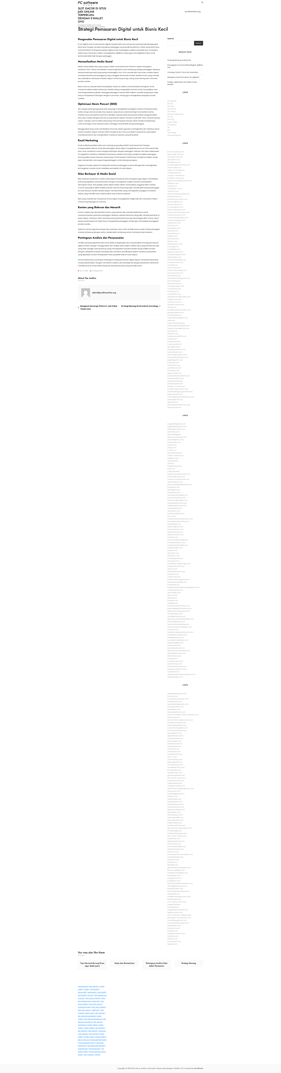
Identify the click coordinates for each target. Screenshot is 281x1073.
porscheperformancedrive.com (180, 854)
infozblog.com (173, 291)
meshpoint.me (173, 487)
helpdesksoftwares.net (176, 693)
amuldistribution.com (176, 767)
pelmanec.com (173, 432)
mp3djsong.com (174, 162)
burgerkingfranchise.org (177, 503)
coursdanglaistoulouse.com (178, 165)
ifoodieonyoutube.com (176, 722)
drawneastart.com (175, 815)
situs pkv (102, 1031)
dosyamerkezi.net (174, 204)
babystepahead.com (176, 648)
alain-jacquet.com (175, 482)
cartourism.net (173, 370)
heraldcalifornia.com (175, 807)
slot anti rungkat (98, 1007)
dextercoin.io (172, 402)
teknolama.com (173, 511)
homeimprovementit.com (178, 699)
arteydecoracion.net (175, 304)
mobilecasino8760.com (176, 336)
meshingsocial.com (175, 558)
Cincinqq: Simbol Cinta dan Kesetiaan (182, 72)
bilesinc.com (172, 241)
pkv (168, 130)
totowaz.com (172, 629)
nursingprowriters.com (176, 616)
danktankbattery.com (176, 571)
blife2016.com (172, 865)
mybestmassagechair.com (178, 328)
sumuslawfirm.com (175, 614)
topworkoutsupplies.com (177, 728)
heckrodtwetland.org (176, 323)
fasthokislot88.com (175, 817)
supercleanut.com (174, 801)
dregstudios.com (174, 257)
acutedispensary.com (176, 621)
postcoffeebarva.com (176, 498)
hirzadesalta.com (174, 733)
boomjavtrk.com (174, 941)
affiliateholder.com (175, 677)
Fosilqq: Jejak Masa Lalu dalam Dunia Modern (182, 83)
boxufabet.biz (173, 907)
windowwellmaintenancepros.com (181, 674)
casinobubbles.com (175, 738)
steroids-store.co (174, 302)
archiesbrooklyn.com (175, 286)
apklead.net (172, 944)
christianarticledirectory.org (178, 405)
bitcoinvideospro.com (176, 476)
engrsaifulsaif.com (174, 783)
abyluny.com (172, 939)
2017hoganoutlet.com (176, 429)
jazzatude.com (173, 233)
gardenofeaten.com (175, 534)
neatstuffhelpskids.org (176, 260)
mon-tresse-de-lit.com (177, 902)
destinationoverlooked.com (178, 650)
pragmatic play (84, 1007)
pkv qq (170, 103)
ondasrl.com (172, 862)
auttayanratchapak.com (177, 495)
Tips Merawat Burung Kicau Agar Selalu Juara (92, 964)
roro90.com (172, 445)
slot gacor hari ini (93, 998)
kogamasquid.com (175, 394)
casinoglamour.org (175, 399)
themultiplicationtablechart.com (180, 397)
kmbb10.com (172, 550)
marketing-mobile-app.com (178, 563)
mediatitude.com (174, 196)
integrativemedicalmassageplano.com (183, 587)
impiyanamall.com (174, 743)
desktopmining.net (175, 381)
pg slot (90, 995)
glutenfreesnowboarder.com (179, 867)
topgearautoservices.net (177, 910)
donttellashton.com (175, 440)
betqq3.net (172, 339)
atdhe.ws (171, 320)
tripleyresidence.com (176, 841)
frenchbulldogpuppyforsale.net (180, 391)
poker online (172, 122)
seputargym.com (174, 741)
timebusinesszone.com (176, 666)
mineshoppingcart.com (176, 725)
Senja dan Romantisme (124, 963)
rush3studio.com (174, 442)
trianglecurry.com (174, 878)
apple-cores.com (174, 373)
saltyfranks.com (173, 228)
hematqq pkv (94, 1049)
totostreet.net (173, 749)
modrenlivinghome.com (177, 920)
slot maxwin (89, 1054)
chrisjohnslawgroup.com (177, 833)
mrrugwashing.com (175, 590)
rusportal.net (172, 461)
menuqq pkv (83, 986)
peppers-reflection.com (177, 669)
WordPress (198, 1068)
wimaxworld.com (174, 275)
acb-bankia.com (174, 592)
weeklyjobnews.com (175, 637)
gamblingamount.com (176, 653)
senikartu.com (173, 458)
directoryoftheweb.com (177, 437)
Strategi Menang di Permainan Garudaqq (139, 306)
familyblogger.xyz (174, 830)
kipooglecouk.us (173, 347)
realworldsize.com (174, 508)
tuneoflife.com (173, 672)
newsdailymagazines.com (178, 704)
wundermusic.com (174, 772)
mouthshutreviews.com (177, 730)
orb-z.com (171, 516)
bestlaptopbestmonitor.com (179, 310)
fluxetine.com (172, 333)
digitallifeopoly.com (175, 736)
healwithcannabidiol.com (177, 873)
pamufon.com (173, 852)
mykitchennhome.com (176, 349)
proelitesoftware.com (176, 825)
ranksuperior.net (174, 645)
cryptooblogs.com (174, 759)
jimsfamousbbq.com (175, 151)
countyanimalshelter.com (177, 640)
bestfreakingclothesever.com (179, 608)
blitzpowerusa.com (175, 532)
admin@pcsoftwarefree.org (104, 292)
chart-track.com (174, 267)
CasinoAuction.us (174, 344)
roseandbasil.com (174, 315)
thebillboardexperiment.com (179, 896)
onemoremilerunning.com (177, 540)
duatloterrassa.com (175, 849)
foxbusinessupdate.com (177, 582)
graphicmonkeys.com (176, 809)
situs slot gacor (95, 1004)
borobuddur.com (174, 770)
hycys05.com (172, 537)
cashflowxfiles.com (175, 548)
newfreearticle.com (175, 529)
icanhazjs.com (173, 362)
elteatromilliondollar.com (177, 500)
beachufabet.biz (174, 899)
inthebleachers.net (175, 383)
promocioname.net (175, 273)
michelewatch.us (174, 173)
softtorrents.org (174, 844)
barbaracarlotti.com (175, 378)
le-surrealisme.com (175, 207)
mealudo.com (173, 574)
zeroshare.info (173, 238)
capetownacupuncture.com (178, 474)
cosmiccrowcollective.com (178, 479)
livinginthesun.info (174, 466)
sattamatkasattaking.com (178, 891)
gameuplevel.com (174, 762)
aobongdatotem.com (176, 712)
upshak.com (172, 598)
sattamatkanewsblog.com (178, 624)
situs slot (95, 1001)
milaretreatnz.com (175, 244)
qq (168, 127)
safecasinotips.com (175, 820)
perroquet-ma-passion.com (179, 917)
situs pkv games (174, 135)
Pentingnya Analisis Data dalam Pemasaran (156, 964)
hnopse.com (172, 658)
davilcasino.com (174, 751)
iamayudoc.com (174, 791)
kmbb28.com (172, 931)
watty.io (170, 463)
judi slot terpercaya (175, 114)
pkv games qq (100, 995)
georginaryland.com (175, 312)
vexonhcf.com (173, 191)
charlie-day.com (174, 577)
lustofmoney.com (174, 664)
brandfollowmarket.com (177, 635)
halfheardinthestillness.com (178, 325)
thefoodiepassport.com (177, 354)
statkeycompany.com (176, 215)
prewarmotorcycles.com (177, 199)
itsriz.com (171, 469)
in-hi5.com (171, 450)
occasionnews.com (175, 661)
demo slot (90, 1013)
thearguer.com (173, 561)
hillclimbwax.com (174, 656)
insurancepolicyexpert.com (178, 212)
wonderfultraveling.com (177, 270)
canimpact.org (173, 365)
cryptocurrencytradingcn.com (179, 627)
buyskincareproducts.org (177, 389)
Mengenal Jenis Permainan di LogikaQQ (183, 77)
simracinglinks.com (175, 202)
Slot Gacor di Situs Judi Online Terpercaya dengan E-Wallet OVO (92, 15)
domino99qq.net (174, 434)
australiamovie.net (175, 157)
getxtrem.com (173, 553)
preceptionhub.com (175, 707)
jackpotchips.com (174, 823)
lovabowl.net (172, 696)
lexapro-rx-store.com (176, 386)
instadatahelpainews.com (178, 923)
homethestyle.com (175, 765)
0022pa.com (172, 236)
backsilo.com (172, 600)
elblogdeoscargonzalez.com (179, 296)
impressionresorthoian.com (178, 606)
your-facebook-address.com (179, 915)
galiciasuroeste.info (175, 252)
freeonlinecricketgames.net (178, 278)
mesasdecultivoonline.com (178, 521)
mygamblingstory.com (176, 424)
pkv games (171, 101)
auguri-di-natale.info (175, 170)
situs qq (170, 106)
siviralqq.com (172, 603)
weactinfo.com (173, 556)
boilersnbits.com (174, 524)
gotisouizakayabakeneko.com (179, 484)
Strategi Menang (188, 963)
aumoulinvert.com (174, 352)
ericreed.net (172, 331)
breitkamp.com (173, 838)
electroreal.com (173, 717)
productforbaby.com (176, 513)
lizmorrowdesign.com (176, 870)
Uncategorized (97, 271)
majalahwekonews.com (177, 426)
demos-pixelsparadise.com (178, 194)
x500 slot (95, 1010)
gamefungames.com (176, 775)
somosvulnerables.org (176, 846)
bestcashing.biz (173, 281)
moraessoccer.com (175, 262)
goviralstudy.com (174, 368)
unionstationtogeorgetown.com (180, 788)
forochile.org (172, 265)
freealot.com (172, 796)
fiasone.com (172, 569)
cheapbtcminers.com (176, 786)
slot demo (171, 111)
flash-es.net (172, 595)
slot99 (97, 1054)
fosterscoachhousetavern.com (180, 519)
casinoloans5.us (173, 341)
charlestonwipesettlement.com (180, 632)
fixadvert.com (173, 183)
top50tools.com (174, 223)
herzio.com (171, 447)
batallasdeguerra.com (176, 254)
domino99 (94, 989)
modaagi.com (173, 246)
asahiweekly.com (174, 799)
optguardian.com (174, 746)
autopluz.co (172, 186)
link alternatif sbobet (96, 1046)
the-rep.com (172, 225)
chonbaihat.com (174, 294)
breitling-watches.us (175, 178)
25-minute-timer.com (176, 778)
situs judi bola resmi (98, 1040)
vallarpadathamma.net (176, 505)
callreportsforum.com (176, 933)
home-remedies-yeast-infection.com (183, 714)
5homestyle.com (174, 407)
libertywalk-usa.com (175, 154)
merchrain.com (173, 928)
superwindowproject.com (177, 357)
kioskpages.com (174, 875)
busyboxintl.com (174, 492)
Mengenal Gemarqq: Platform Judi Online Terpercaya (98, 307)
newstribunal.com (174, 701)
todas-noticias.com (175, 455)
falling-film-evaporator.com (178, 611)
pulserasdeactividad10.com (178, 376)
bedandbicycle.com (175, 804)
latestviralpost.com (175, 527)
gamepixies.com (174, 812)
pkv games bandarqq (86, 1016)
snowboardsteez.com (176, 542)
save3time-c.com (174, 188)
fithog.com (171, 307)
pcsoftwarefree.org (192, 11)
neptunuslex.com (174, 167)
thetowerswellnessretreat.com (180, 883)
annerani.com (173, 231)
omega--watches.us (176, 175)
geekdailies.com (174, 925)
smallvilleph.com (174, 249)
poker (86, 989)
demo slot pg (83, 1040)
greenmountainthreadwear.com (180, 619)
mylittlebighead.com (175, 794)
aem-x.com (172, 757)
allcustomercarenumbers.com (179, 828)
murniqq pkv (83, 1049)
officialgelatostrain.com (177, 886)
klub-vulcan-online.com (176, 836)
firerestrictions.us (174, 283)
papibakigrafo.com (175, 360)
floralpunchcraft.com (176, 566)
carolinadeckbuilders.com (177, 217)
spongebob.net (173, 490)
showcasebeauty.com (176, 209)
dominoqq (171, 109)
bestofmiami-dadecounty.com (180, 720)
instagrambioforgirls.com (177, 545)
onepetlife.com (173, 894)
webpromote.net (174, 299)
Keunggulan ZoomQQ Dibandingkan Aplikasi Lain (185, 66)
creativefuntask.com (175, 780)
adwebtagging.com (175, 643)
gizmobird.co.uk (173, 159)
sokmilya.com (172, 936)
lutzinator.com (173, 859)
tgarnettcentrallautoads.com (179, 180)
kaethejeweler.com (175, 888)
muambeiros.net (174, 289)
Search (170, 38)
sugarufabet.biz (173, 904)
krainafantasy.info (174, 453)
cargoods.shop (173, 471)
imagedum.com (173, 881)
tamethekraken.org (175, 857)
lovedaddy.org (173, 585)
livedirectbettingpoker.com (178, 579)
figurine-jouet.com (175, 912)
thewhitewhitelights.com (177, 318)
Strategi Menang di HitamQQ (179, 60)
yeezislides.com (173, 709)
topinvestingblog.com (176, 220)
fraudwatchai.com (174, 754)
